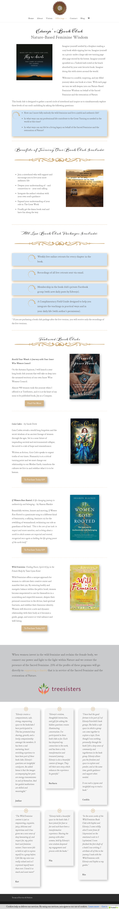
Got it (104, 906)
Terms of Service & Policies (22, 897)
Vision (49, 19)
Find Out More (34, 403)
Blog (83, 19)
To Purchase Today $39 (34, 479)
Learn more (93, 906)
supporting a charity (35, 670)
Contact (74, 19)
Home (31, 19)
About (40, 19)
